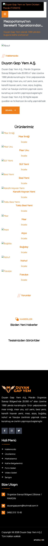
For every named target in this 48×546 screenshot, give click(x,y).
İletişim (8, 477)
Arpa (24, 233)
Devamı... (9, 110)
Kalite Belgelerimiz (14, 463)
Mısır (24, 219)
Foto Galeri (10, 468)
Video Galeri (11, 473)
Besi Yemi (24, 178)
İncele (24, 142)
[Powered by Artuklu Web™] (39, 540)
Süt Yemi (24, 164)
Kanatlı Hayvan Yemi (24, 191)
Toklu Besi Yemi (24, 205)
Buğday (24, 247)
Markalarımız (11, 459)
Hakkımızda (10, 449)
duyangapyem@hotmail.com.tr (22, 506)
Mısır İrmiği (24, 136)
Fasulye (24, 274)
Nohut (24, 260)
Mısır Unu (24, 150)
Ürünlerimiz (10, 454)
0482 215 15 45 (14, 512)
